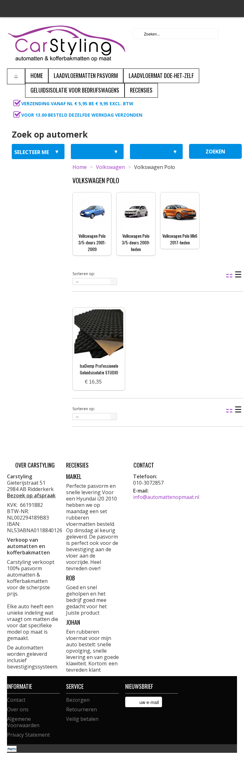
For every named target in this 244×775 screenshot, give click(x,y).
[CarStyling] (66, 42)
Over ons (18, 709)
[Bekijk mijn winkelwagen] (230, 33)
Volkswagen (110, 167)
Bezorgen (78, 699)
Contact (16, 699)
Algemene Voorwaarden (23, 722)
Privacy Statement (28, 734)
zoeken (215, 151)
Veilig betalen (82, 718)
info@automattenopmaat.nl (166, 497)
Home (79, 167)
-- (77, 282)
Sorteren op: (83, 273)
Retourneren (81, 709)
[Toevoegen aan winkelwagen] (109, 382)
